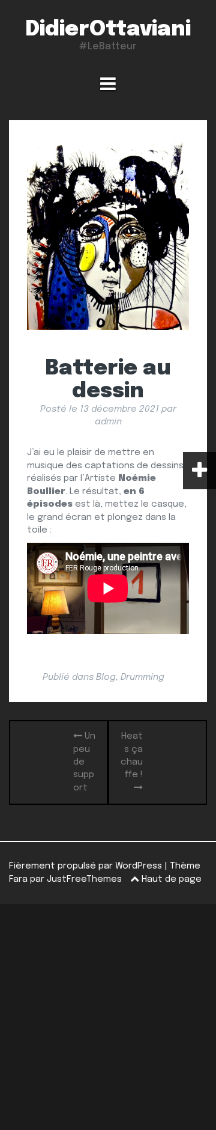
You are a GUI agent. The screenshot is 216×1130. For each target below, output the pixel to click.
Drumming (142, 677)
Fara (18, 879)
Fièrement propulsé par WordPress (85, 866)
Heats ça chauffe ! (132, 755)
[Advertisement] (108, 1017)
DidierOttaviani (108, 29)
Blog (106, 677)
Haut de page (170, 879)
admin (108, 422)
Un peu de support (84, 762)
